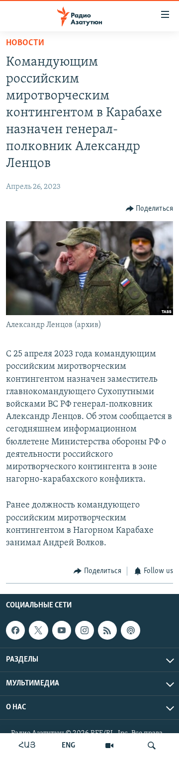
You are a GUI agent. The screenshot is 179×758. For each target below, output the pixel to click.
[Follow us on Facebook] (15, 630)
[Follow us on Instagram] (84, 630)
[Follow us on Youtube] (61, 630)
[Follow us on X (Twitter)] (38, 630)
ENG (68, 746)
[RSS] (107, 630)
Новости (25, 43)
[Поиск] (152, 745)
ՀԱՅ (27, 746)
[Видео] (109, 745)
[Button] (150, 208)
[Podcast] (130, 630)
